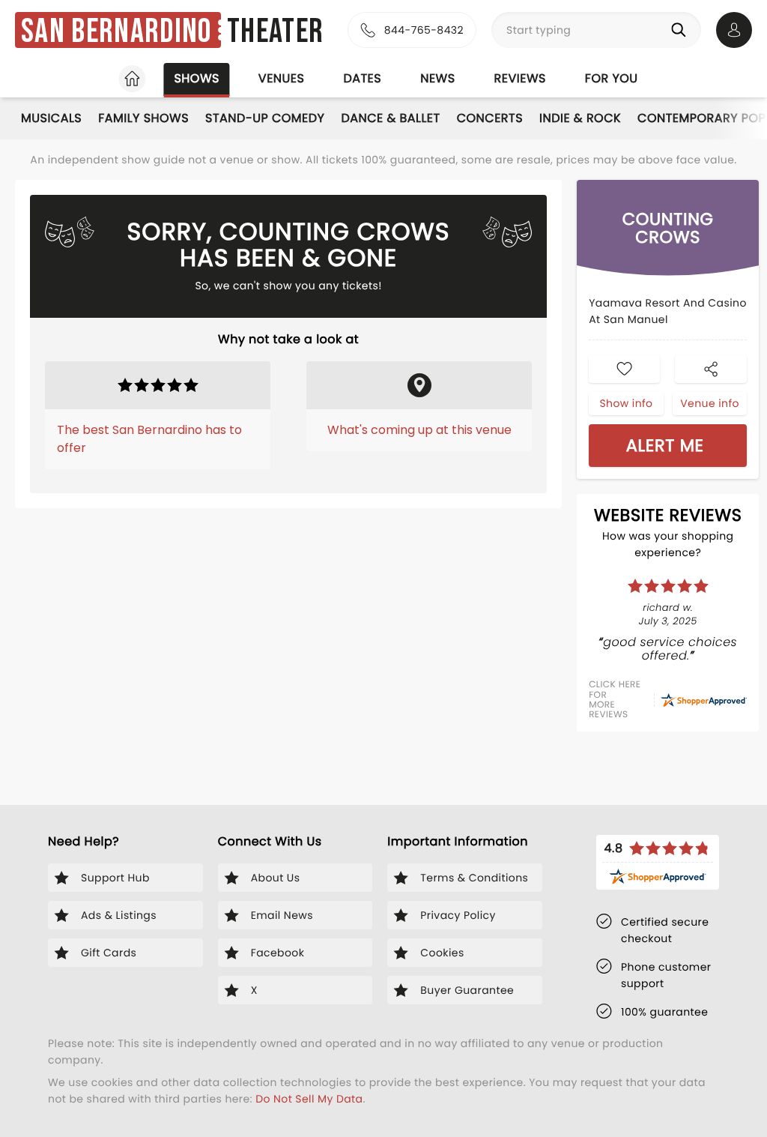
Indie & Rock (580, 118)
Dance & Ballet (390, 118)
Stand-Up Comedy (264, 118)
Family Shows (143, 118)
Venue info (709, 403)
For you (611, 78)
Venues (281, 78)
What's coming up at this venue (419, 429)
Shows (196, 78)
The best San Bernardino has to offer (149, 438)
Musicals (51, 118)
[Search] (681, 29)
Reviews (520, 78)
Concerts (490, 118)
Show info (625, 403)
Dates (362, 78)
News (437, 78)
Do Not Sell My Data (309, 1098)
